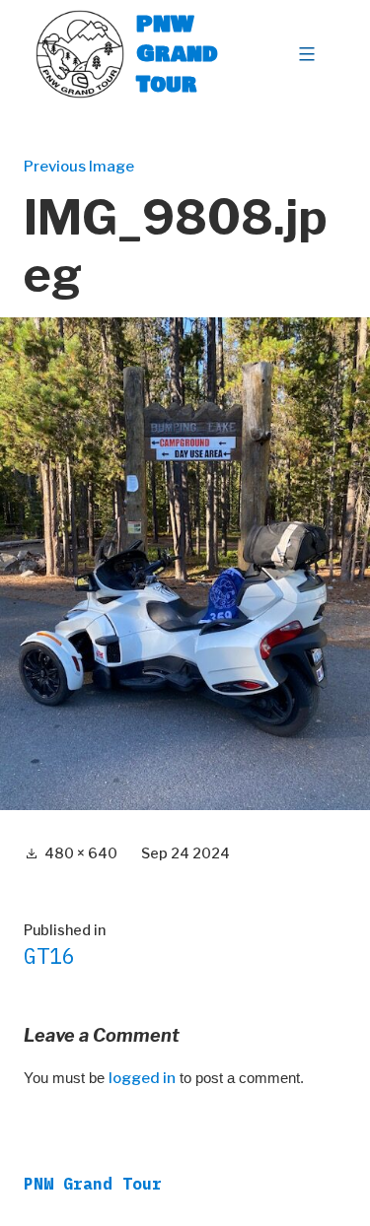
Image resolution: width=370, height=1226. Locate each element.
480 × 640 (80, 853)
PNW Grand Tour (177, 54)
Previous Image (79, 166)
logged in (142, 1078)
